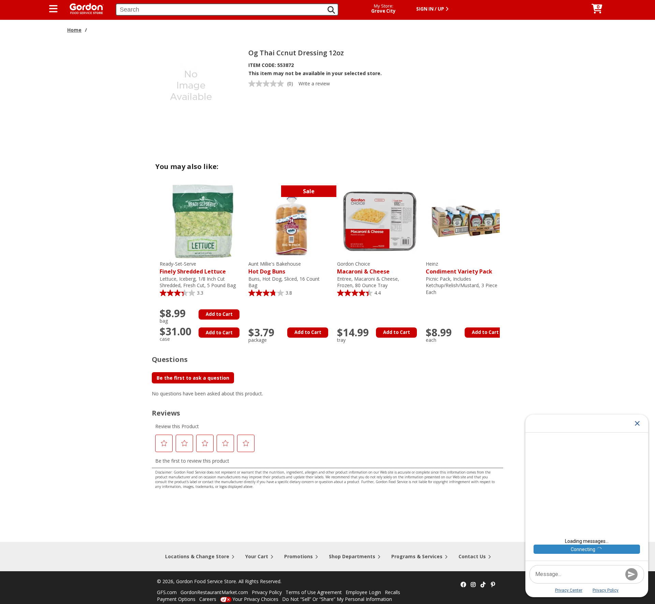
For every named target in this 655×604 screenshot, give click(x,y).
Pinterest (493, 585)
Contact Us (472, 556)
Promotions (298, 556)
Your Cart (256, 556)
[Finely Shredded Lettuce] (202, 220)
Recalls (392, 592)
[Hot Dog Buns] (291, 220)
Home (74, 30)
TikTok (483, 585)
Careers (207, 599)
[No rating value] (267, 83)
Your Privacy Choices (255, 599)
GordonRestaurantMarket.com (214, 592)
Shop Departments (352, 556)
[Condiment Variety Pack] (468, 220)
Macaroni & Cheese (363, 268)
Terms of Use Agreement (314, 592)
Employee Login (363, 592)
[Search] (331, 10)
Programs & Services (416, 556)
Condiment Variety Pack (459, 268)
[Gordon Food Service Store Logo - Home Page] (83, 8)
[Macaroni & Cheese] (379, 220)
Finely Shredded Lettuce (193, 268)
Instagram (473, 585)
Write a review (314, 83)
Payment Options (176, 599)
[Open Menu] (53, 9)
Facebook (463, 585)
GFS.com (167, 592)
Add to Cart (219, 314)
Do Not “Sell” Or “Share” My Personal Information (337, 599)
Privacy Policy (267, 592)
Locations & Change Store (197, 556)
